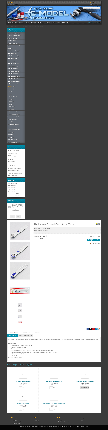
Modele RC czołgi (13, 66)
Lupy (10, 94)
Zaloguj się (90, 22)
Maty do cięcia (13, 96)
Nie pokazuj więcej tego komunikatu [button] (55, 428)
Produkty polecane (13, 139)
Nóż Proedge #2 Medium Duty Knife (85, 381)
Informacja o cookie (12, 22)
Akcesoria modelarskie (14, 35)
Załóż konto (97, 22)
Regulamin (40, 22)
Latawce (10, 48)
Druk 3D (11, 89)
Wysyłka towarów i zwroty (63, 22)
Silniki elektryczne (13, 124)
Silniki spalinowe (13, 127)
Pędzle (11, 101)
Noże (10, 99)
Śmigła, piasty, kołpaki (14, 129)
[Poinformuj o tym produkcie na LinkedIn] (96, 329)
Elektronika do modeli (14, 45)
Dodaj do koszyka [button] (93, 240)
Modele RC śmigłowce (14, 76)
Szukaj (82, 420)
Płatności (33, 22)
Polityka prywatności (16, 421)
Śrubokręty (12, 106)
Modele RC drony (13, 68)
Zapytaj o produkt (14, 332)
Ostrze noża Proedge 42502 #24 (23, 381)
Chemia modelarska (13, 43)
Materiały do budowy (14, 50)
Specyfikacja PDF (38, 332)
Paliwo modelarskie (13, 116)
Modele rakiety (12, 61)
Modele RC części (13, 63)
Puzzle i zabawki (12, 119)
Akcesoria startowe (13, 38)
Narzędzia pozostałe (14, 114)
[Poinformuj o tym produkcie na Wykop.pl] (99, 329)
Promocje (11, 137)
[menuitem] (12, 22)
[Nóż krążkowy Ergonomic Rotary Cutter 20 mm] (20, 231)
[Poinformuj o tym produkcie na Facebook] (87, 329)
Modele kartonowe (13, 56)
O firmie (27, 22)
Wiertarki (11, 109)
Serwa (10, 122)
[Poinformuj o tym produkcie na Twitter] (90, 329)
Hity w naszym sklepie (14, 142)
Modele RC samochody (14, 71)
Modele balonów (12, 53)
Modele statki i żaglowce (14, 81)
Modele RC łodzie (13, 78)
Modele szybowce (13, 83)
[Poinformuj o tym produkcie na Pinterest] (93, 329)
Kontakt (21, 22)
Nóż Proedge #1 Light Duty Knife (54, 381)
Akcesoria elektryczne (14, 33)
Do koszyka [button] (26, 387)
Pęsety (11, 104)
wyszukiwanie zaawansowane (89, 10)
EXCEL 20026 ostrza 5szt (23, 403)
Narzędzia (11, 86)
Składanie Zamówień (50, 22)
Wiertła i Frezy (13, 111)
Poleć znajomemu (26, 332)
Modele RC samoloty (13, 73)
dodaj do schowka (96, 243)
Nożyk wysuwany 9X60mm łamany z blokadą (54, 403)
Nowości (10, 134)
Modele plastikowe (13, 58)
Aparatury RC (12, 40)
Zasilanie (11, 132)
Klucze (11, 91)
